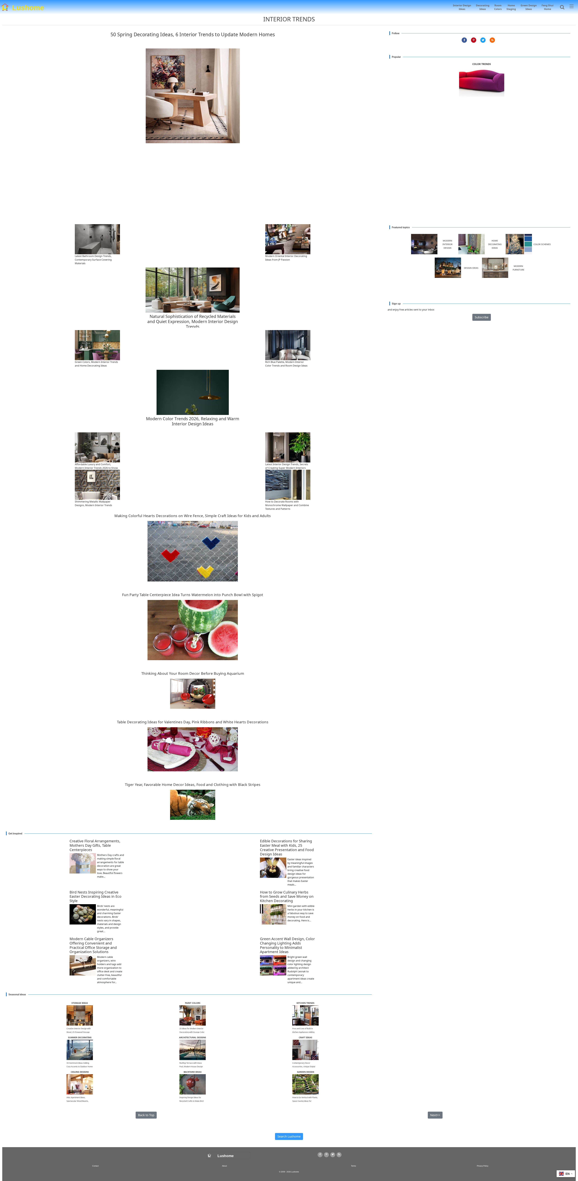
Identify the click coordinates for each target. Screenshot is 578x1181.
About (224, 1166)
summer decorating (80, 1037)
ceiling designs (80, 1071)
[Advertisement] (289, 191)
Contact (95, 1166)
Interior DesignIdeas (462, 7)
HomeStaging (511, 7)
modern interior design (447, 244)
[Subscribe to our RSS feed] (492, 40)
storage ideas (79, 1003)
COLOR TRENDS (481, 64)
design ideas (471, 267)
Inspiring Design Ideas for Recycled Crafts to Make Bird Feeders (191, 1101)
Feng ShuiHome (547, 7)
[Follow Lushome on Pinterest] (473, 40)
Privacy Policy (482, 1166)
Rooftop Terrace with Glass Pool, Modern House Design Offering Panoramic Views (191, 1066)
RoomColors (498, 7)
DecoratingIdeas (482, 7)
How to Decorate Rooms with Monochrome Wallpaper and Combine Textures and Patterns (287, 505)
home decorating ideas (495, 244)
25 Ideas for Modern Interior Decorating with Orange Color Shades (191, 1032)
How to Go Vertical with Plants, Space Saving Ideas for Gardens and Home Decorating (305, 1101)
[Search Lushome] (561, 6)
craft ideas (305, 1037)
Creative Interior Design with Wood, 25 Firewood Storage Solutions (79, 1032)
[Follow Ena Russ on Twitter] (483, 40)
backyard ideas (193, 1071)
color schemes (542, 244)
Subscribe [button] (481, 317)
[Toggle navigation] (571, 6)
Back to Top (146, 1115)
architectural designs (192, 1037)
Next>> (435, 1115)
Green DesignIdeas (529, 7)
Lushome (28, 7)
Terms (353, 1166)
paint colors (192, 1003)
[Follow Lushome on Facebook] (464, 40)
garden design (305, 1071)
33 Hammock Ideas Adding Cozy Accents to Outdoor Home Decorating (80, 1066)
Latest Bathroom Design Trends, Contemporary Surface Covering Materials (93, 259)
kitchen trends (305, 1003)
